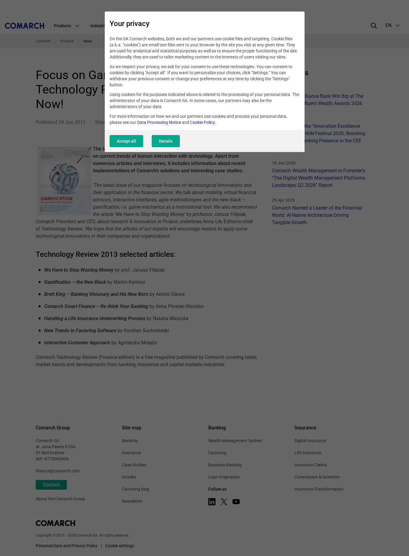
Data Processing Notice (159, 122)
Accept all (126, 141)
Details (166, 141)
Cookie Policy (202, 122)
